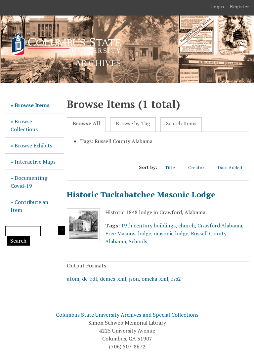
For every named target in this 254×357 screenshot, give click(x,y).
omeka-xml (155, 278)
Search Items (181, 123)
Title (170, 167)
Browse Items (32, 105)
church (186, 225)
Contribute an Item (29, 206)
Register (239, 6)
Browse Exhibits (33, 145)
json (134, 278)
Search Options (61, 230)
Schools (138, 241)
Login (217, 6)
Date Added (230, 167)
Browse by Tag (133, 123)
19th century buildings (148, 225)
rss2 (176, 278)
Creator (196, 167)
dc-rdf (89, 278)
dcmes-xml (113, 278)
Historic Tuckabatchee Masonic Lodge (141, 194)
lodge (144, 233)
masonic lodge (171, 233)
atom (73, 278)
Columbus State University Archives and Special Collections (127, 314)
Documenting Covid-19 (29, 181)
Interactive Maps (35, 161)
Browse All (86, 123)
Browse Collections (24, 125)
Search (18, 240)
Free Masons (120, 233)
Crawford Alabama (219, 225)
